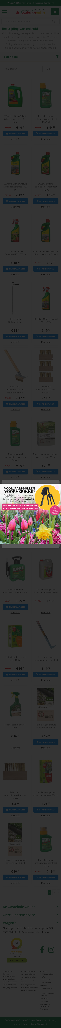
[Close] (57, 487)
